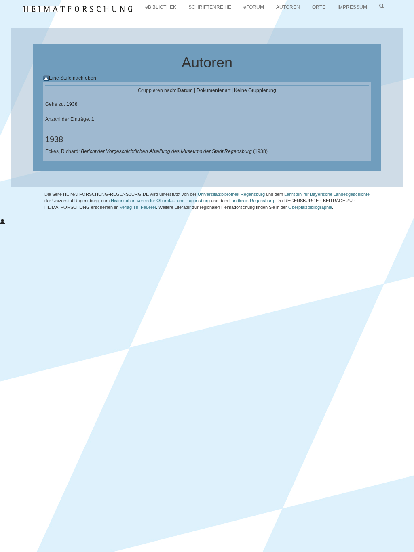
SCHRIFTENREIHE (209, 7)
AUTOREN (288, 7)
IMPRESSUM (352, 7)
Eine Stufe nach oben (72, 78)
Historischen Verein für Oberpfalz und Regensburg (160, 200)
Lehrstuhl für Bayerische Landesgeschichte (327, 194)
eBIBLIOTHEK (160, 7)
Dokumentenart (213, 90)
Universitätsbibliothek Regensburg (231, 194)
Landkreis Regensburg (251, 200)
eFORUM (253, 7)
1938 (72, 104)
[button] (2, 222)
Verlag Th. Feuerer (138, 207)
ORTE (318, 7)
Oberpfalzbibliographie (310, 207)
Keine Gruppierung (255, 90)
